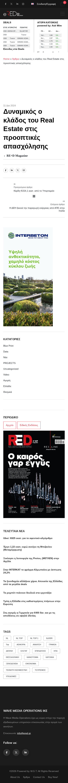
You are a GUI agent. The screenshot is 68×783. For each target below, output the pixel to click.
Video (6, 374)
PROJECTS (9, 363)
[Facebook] (5, 170)
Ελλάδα (7, 386)
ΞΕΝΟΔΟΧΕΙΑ (12, 664)
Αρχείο (9, 425)
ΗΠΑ (55, 651)
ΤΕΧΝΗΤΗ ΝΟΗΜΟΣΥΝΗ (16, 670)
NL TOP (19, 638)
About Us (15, 777)
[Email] (23, 170)
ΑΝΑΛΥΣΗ (37, 644)
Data (5, 351)
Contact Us (39, 777)
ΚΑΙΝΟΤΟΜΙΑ (32, 657)
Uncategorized (10, 369)
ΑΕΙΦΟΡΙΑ (21, 644)
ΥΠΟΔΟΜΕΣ (11, 676)
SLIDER (49, 638)
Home (6, 59)
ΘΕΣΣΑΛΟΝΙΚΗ (12, 657)
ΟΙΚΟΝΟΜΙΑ (30, 664)
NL (7, 638)
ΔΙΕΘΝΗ (9, 651)
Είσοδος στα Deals (13, 49)
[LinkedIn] (11, 170)
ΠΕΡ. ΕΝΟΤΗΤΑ (44, 31)
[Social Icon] (5, 4)
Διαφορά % (59, 31)
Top (7, 644)
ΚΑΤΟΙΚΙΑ (50, 657)
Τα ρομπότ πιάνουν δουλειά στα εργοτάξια (27, 592)
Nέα (5, 357)
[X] (18, 170)
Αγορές (7, 380)
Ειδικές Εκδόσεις (29, 425)
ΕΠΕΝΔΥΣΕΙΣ (40, 651)
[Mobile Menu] (62, 13)
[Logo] (13, 13)
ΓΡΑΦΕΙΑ (52, 644)
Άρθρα (15, 59)
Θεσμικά (7, 392)
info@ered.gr (24, 733)
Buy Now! (53, 777)
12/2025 (51, 31)
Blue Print (8, 345)
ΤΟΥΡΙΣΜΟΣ (40, 670)
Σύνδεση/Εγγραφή (46, 4)
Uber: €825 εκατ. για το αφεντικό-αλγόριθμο (27, 538)
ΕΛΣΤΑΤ (24, 651)
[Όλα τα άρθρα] (34, 196)
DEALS (7, 22)
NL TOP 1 (34, 638)
